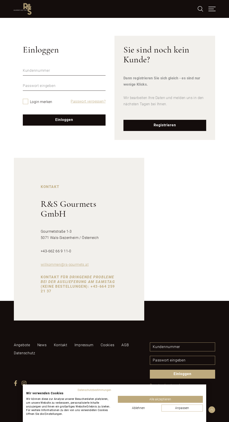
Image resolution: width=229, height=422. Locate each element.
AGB (125, 345)
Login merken (41, 102)
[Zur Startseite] (22, 9)
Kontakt (60, 345)
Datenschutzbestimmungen (94, 390)
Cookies (107, 345)
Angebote (22, 345)
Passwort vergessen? (88, 101)
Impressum (83, 345)
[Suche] (200, 9)
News (42, 345)
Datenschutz (24, 353)
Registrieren (165, 125)
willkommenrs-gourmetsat (65, 264)
